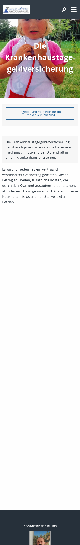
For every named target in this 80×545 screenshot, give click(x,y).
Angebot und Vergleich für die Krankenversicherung (40, 113)
